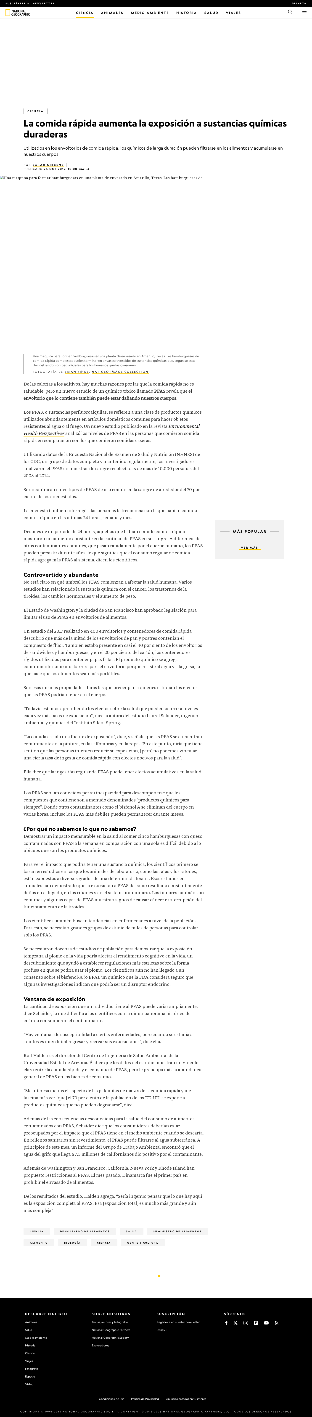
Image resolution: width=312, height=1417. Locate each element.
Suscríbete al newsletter (30, 3)
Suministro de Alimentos (177, 1231)
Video (29, 1384)
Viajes (29, 1361)
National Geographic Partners (111, 1330)
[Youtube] (266, 1324)
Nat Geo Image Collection (120, 371)
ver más (249, 547)
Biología (72, 1242)
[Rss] (276, 1324)
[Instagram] (245, 1324)
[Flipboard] (256, 1324)
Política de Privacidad (145, 1399)
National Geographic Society (110, 1337)
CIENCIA (104, 1242)
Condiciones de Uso (111, 1399)
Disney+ (299, 3)
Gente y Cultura (143, 1242)
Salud (131, 1231)
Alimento (39, 1242)
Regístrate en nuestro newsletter (178, 1322)
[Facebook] (226, 1324)
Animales (31, 1322)
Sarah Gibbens (48, 165)
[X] (235, 1324)
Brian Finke (77, 371)
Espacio (30, 1376)
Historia (30, 1345)
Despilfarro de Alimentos (85, 1231)
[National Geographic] (7, 12)
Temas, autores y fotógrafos (110, 1322)
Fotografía (31, 1368)
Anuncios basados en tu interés (186, 1399)
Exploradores (100, 1345)
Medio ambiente (36, 1337)
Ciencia (35, 111)
